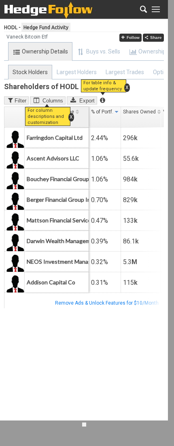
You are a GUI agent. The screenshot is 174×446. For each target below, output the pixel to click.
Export (87, 101)
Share (156, 37)
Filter (20, 101)
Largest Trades (125, 72)
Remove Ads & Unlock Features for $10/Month (107, 303)
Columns (52, 101)
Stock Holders (30, 72)
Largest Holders (77, 72)
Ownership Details (45, 51)
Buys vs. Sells (103, 51)
